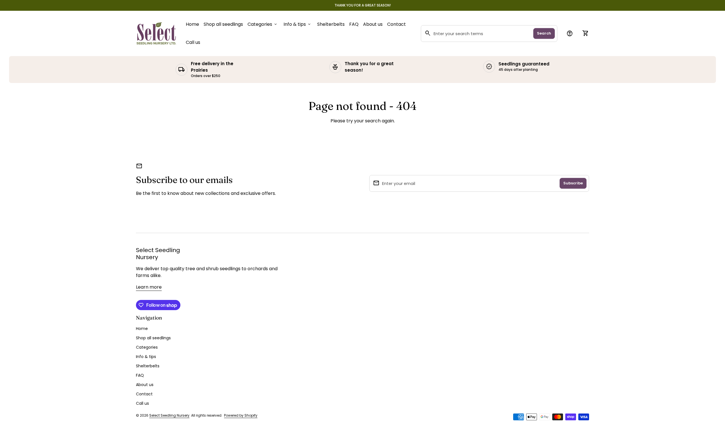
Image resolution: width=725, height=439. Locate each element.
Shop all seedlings (223, 24)
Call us (193, 42)
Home (192, 24)
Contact (396, 24)
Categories (263, 24)
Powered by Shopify (240, 415)
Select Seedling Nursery (158, 254)
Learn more (149, 287)
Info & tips (297, 24)
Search (544, 33)
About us (373, 24)
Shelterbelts (331, 24)
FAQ (354, 24)
